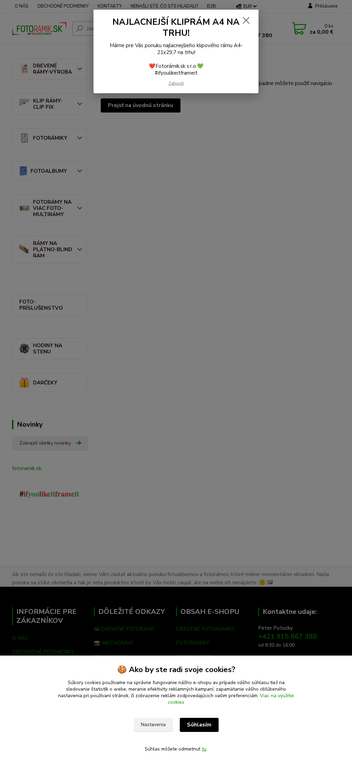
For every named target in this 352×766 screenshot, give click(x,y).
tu (204, 749)
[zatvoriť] (246, 20)
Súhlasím (199, 724)
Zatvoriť (176, 83)
